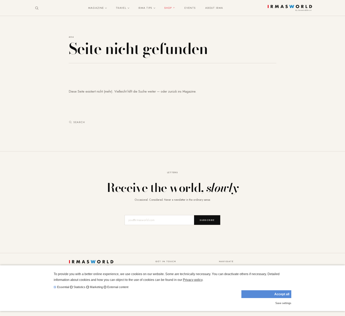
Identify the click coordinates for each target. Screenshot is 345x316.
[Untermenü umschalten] (105, 8)
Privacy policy (192, 279)
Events (190, 8)
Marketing (96, 287)
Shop (168, 8)
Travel (121, 8)
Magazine (96, 8)
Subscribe (207, 220)
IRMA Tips (145, 8)
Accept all (281, 294)
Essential (63, 287)
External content (117, 287)
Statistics (79, 287)
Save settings (283, 303)
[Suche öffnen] (37, 8)
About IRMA (214, 8)
